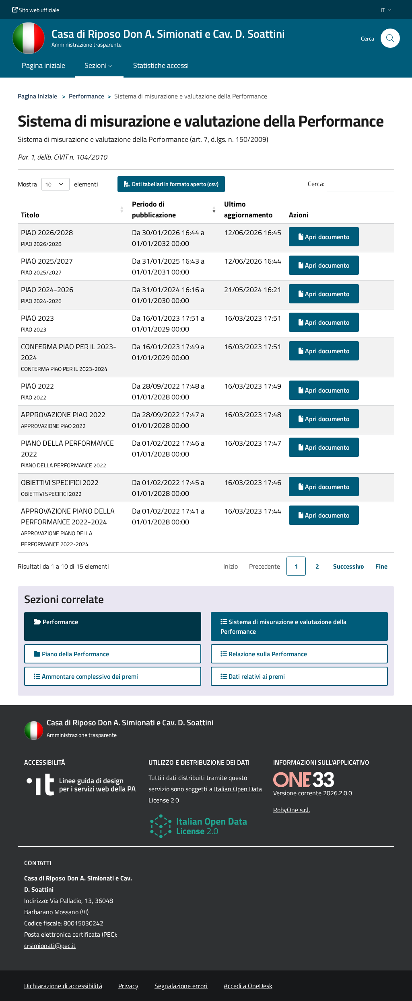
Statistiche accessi (161, 65)
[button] (387, 10)
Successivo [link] (348, 566)
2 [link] (317, 566)
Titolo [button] (30, 214)
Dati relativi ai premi (256, 676)
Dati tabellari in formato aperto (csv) (174, 184)
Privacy (128, 986)
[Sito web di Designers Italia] (81, 784)
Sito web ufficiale (38, 10)
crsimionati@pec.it (50, 945)
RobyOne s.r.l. (291, 810)
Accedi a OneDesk (248, 986)
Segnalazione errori (181, 986)
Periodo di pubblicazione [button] (154, 209)
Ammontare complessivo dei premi (89, 676)
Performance (86, 96)
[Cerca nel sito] (390, 38)
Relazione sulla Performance (267, 654)
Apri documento (326, 237)
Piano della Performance (74, 654)
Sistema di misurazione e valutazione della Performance (283, 626)
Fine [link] (381, 566)
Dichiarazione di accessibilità (63, 986)
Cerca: (316, 183)
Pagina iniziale (37, 96)
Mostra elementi (58, 184)
